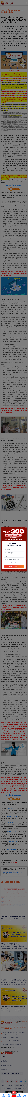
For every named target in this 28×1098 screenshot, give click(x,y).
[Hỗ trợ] (25, 1094)
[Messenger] (19, 1094)
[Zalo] (9, 1094)
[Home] (3, 1094)
